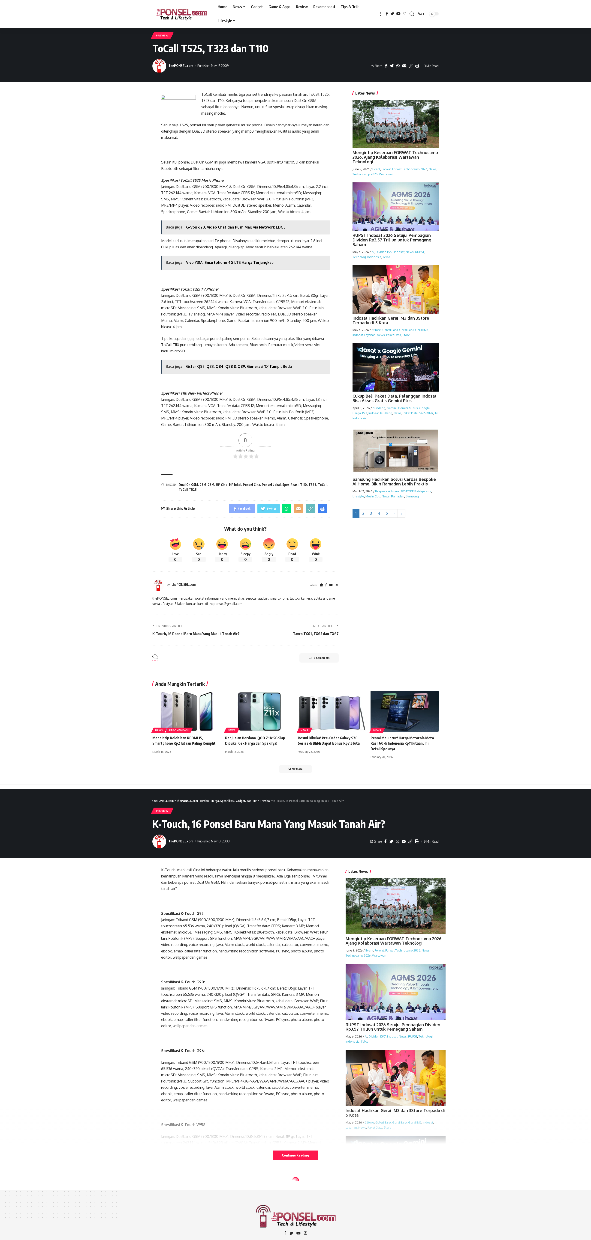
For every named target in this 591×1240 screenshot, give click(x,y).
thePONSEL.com (181, 65)
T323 (312, 485)
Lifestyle (358, 496)
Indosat (399, 251)
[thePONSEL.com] (181, 14)
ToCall (322, 485)
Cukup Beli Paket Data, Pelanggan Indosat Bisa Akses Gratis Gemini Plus (395, 398)
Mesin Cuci (372, 496)
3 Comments (321, 658)
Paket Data (393, 335)
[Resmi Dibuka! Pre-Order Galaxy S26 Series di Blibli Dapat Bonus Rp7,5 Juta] (332, 711)
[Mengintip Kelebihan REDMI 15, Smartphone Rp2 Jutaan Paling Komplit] (186, 711)
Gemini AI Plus (408, 408)
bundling (379, 408)
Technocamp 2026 (365, 174)
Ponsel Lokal (271, 485)
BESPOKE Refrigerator (416, 491)
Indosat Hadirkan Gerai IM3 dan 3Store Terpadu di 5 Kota (391, 320)
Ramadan (397, 496)
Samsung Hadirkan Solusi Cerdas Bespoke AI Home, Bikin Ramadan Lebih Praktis (394, 481)
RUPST (419, 251)
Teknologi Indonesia (367, 257)
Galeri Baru (390, 330)
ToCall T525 (188, 489)
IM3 (364, 413)
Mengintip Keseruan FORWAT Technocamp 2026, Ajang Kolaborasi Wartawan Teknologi (395, 157)
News (433, 169)
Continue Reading (295, 1155)
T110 (303, 485)
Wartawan (386, 174)
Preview (162, 35)
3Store (376, 330)
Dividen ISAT (384, 251)
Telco (386, 257)
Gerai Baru (406, 330)
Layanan (370, 335)
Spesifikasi (290, 485)
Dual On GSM (188, 485)
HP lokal (235, 485)
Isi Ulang (386, 413)
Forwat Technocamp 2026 (409, 169)
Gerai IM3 (421, 330)
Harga (357, 413)
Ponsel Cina (251, 485)
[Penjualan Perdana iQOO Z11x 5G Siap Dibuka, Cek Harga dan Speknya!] (259, 711)
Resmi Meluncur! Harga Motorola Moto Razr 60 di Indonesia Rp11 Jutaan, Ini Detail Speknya (402, 743)
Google (424, 408)
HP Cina (221, 485)
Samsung (412, 496)
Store (406, 335)
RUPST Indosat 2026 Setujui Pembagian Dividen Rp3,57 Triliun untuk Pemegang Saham (392, 240)
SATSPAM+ (426, 413)
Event (376, 169)
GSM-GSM (206, 485)
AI (373, 251)
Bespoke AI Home (387, 491)
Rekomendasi (179, 730)
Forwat (386, 169)
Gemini (392, 408)
